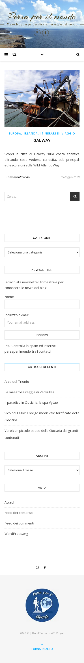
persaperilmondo (19, 177)
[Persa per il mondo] (42, 605)
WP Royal (57, 633)
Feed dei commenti (19, 523)
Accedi (9, 502)
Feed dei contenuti (18, 512)
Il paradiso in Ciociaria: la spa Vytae (31, 402)
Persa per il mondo (42, 16)
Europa (15, 133)
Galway (42, 140)
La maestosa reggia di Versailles (29, 392)
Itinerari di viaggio (58, 133)
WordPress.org (16, 533)
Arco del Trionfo (16, 381)
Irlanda (31, 133)
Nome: (9, 296)
